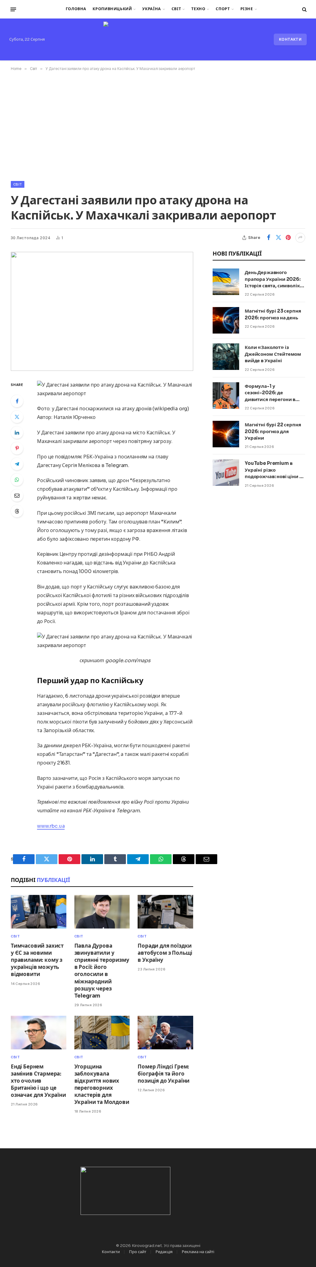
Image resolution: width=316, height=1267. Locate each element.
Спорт (223, 8)
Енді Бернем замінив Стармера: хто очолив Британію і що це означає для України (38, 1081)
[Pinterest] (17, 448)
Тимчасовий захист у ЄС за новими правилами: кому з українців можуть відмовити (37, 960)
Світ (176, 8)
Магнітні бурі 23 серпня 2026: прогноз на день (273, 314)
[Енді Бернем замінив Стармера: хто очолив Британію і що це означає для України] (38, 1032)
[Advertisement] (158, 125)
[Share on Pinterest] (288, 238)
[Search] (304, 9)
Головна (76, 8)
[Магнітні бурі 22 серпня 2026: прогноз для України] (226, 434)
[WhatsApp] (17, 480)
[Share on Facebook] (268, 238)
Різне (246, 8)
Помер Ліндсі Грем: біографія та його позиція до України (163, 1074)
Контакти (290, 39)
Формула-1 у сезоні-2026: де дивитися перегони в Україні (270, 393)
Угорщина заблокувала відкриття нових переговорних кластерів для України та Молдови (101, 1085)
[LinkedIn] (17, 432)
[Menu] (13, 9)
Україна (151, 8)
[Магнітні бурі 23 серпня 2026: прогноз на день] (226, 320)
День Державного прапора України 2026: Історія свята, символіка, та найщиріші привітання (274, 279)
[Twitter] (17, 417)
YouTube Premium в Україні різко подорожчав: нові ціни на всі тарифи (275, 470)
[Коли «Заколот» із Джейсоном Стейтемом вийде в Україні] (226, 356)
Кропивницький (112, 8)
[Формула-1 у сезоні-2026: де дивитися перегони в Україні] (226, 395)
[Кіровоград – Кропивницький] (157, 39)
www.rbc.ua (50, 826)
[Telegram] (17, 464)
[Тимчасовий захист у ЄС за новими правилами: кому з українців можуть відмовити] (38, 912)
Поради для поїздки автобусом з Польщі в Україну (165, 953)
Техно (198, 8)
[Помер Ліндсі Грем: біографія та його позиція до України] (165, 1032)
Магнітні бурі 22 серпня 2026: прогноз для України (273, 431)
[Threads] (17, 511)
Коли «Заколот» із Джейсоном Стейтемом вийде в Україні (273, 353)
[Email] (17, 495)
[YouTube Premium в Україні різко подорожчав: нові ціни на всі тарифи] (226, 472)
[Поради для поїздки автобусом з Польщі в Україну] (165, 912)
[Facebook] (17, 401)
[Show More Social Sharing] (300, 238)
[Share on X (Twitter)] (278, 238)
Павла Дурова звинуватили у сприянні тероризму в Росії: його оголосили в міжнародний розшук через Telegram (101, 971)
